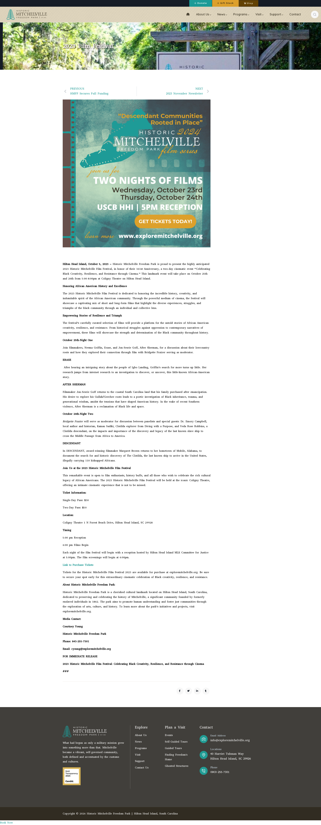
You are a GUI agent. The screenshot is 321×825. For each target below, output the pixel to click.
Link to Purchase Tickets (78, 565)
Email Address (218, 735)
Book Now (6, 822)
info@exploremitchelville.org (230, 740)
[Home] (27, 14)
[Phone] (204, 771)
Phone (213, 767)
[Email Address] (204, 739)
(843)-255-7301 (219, 772)
